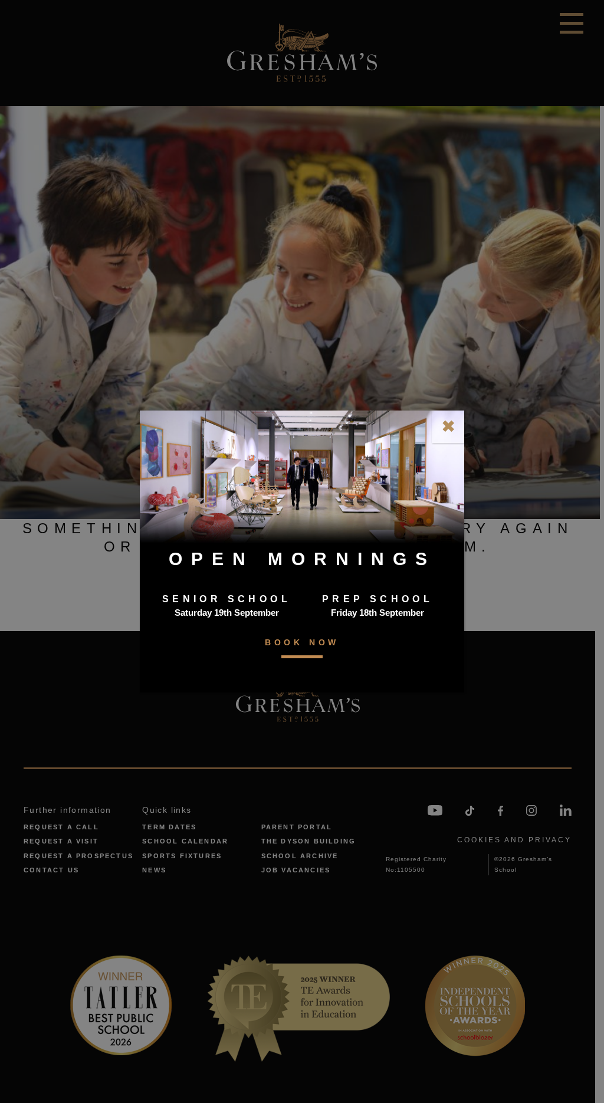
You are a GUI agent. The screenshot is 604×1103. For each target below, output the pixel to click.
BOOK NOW (302, 642)
